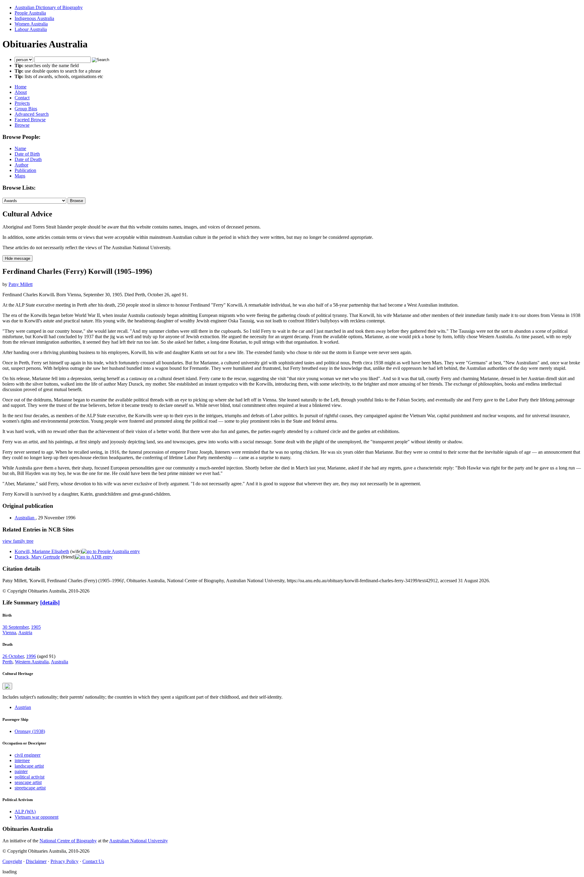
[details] (50, 602)
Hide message (17, 258)
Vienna (9, 632)
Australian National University (138, 840)
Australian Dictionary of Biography (49, 7)
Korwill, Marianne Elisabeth (42, 551)
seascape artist (28, 782)
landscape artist (29, 766)
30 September (15, 627)
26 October (13, 656)
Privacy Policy (64, 861)
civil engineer (27, 755)
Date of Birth (27, 153)
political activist (29, 776)
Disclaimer (36, 861)
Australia (59, 661)
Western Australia (32, 661)
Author (21, 164)
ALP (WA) (25, 811)
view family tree (17, 541)
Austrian (23, 707)
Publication (25, 170)
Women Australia (31, 23)
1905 (36, 627)
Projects (22, 103)
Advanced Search (32, 114)
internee (22, 760)
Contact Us (93, 861)
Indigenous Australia (34, 18)
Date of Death (28, 159)
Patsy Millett (21, 284)
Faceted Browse (30, 119)
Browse (22, 125)
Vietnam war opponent (36, 817)
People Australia (30, 12)
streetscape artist (30, 787)
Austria (25, 632)
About (21, 92)
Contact (22, 97)
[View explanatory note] (7, 686)
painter (21, 771)
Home (20, 86)
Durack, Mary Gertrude (37, 556)
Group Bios (26, 108)
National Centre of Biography (68, 840)
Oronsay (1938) (30, 731)
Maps (20, 175)
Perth (7, 661)
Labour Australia (31, 29)
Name (20, 148)
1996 (31, 656)
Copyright (12, 861)
